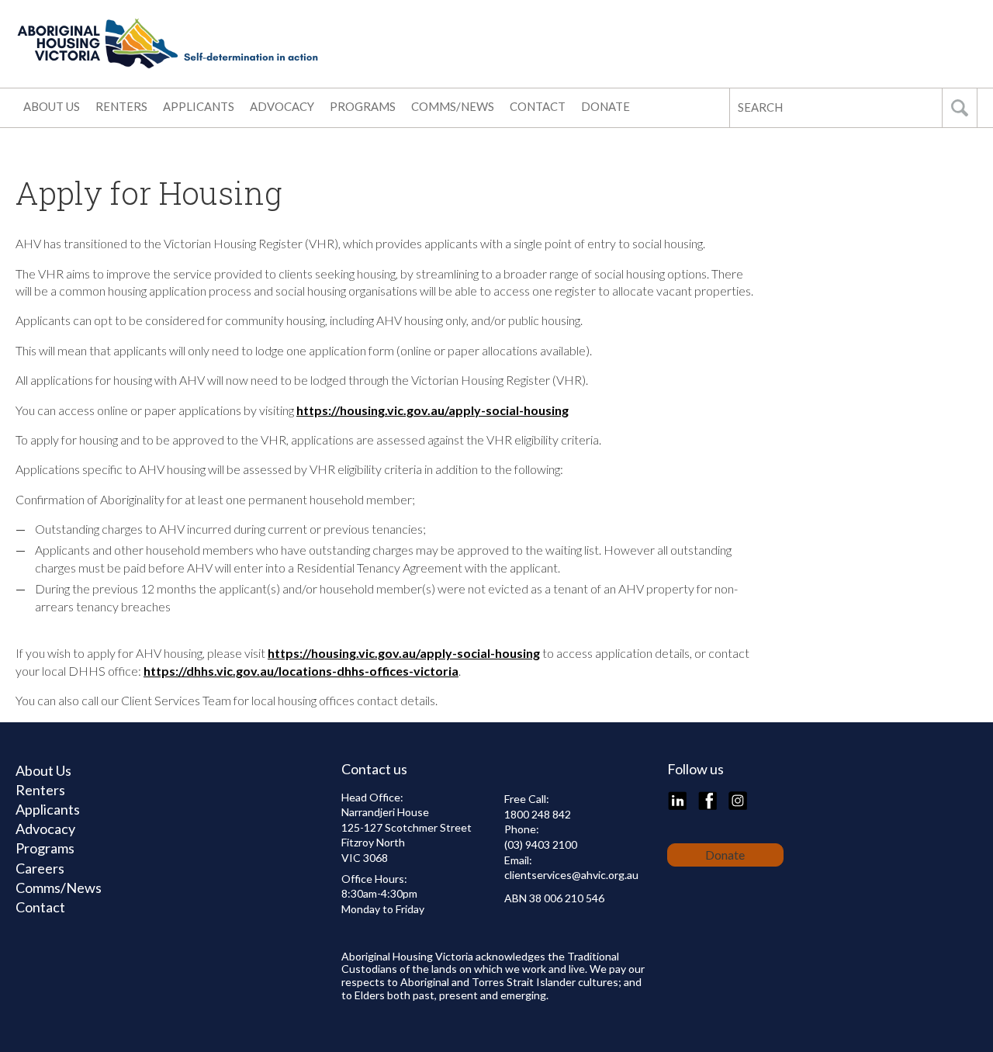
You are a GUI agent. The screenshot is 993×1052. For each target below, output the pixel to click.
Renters (121, 106)
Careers (40, 868)
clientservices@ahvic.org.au (571, 874)
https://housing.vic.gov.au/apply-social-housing (432, 410)
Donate (725, 854)
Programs (363, 106)
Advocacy (282, 106)
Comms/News (452, 106)
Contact (538, 106)
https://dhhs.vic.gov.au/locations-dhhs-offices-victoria (301, 670)
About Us (51, 106)
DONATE (605, 106)
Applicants (198, 106)
